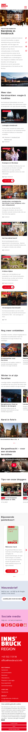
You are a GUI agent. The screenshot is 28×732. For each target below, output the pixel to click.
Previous (3, 430)
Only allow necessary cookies (14, 729)
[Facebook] (2, 625)
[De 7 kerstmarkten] (14, 79)
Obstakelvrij (5, 678)
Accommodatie (6, 672)
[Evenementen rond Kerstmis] (11, 355)
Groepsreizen (5, 701)
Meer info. (14, 439)
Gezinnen (4, 675)
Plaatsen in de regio (8, 680)
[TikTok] (10, 625)
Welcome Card (8, 139)
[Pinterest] (17, 625)
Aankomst (4, 670)
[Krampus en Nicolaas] (14, 154)
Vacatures (4, 692)
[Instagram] (6, 625)
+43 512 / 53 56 (9, 657)
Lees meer (7, 180)
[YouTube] (14, 625)
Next (26, 430)
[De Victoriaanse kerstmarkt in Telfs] (11, 493)
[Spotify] (25, 625)
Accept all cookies (14, 723)
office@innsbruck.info (11, 660)
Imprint (3, 719)
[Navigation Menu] (25, 7)
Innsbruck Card (16, 137)
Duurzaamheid (6, 683)
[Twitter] (21, 625)
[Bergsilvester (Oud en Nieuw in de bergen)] (11, 401)
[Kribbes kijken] (14, 262)
